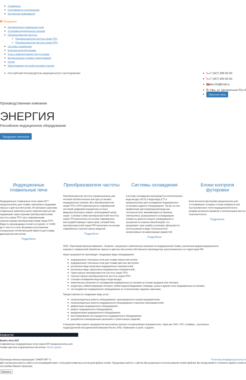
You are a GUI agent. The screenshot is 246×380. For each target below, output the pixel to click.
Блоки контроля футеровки (217, 187)
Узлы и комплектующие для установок (28, 54)
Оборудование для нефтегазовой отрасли (31, 65)
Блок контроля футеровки (22, 50)
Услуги (11, 61)
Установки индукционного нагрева (26, 31)
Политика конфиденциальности (228, 359)
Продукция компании (15, 136)
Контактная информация (21, 13)
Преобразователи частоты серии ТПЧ (36, 38)
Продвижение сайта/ (234, 378)
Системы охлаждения (20, 46)
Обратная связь (217, 94)
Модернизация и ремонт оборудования (29, 57)
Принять (6, 371)
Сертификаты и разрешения (23, 9)
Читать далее (54, 347)
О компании (14, 6)
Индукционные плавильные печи (26, 27)
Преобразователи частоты (22, 34)
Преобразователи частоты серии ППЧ (36, 42)
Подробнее (29, 239)
